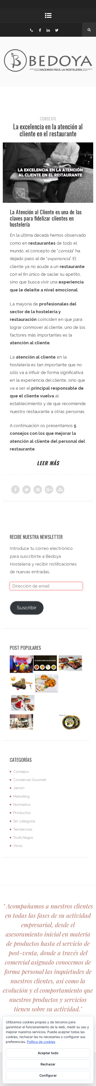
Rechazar (48, 1064)
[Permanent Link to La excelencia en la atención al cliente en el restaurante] (48, 201)
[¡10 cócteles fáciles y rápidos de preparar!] (21, 665)
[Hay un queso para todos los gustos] (70, 723)
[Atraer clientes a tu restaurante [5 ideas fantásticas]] (21, 723)
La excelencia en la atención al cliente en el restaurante (48, 130)
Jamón (18, 788)
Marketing (21, 796)
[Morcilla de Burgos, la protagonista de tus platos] (21, 685)
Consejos (48, 119)
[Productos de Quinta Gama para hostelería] (45, 664)
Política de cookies (41, 1042)
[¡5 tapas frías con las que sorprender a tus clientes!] (70, 664)
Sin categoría (24, 821)
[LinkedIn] (48, 30)
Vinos (17, 846)
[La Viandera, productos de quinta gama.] (46, 684)
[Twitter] (57, 30)
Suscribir (26, 607)
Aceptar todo (48, 1053)
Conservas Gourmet (29, 780)
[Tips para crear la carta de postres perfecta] (22, 704)
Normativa (21, 805)
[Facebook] (40, 30)
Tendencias (22, 829)
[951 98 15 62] (31, 30)
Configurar (48, 1075)
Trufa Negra (23, 837)
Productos (22, 813)
